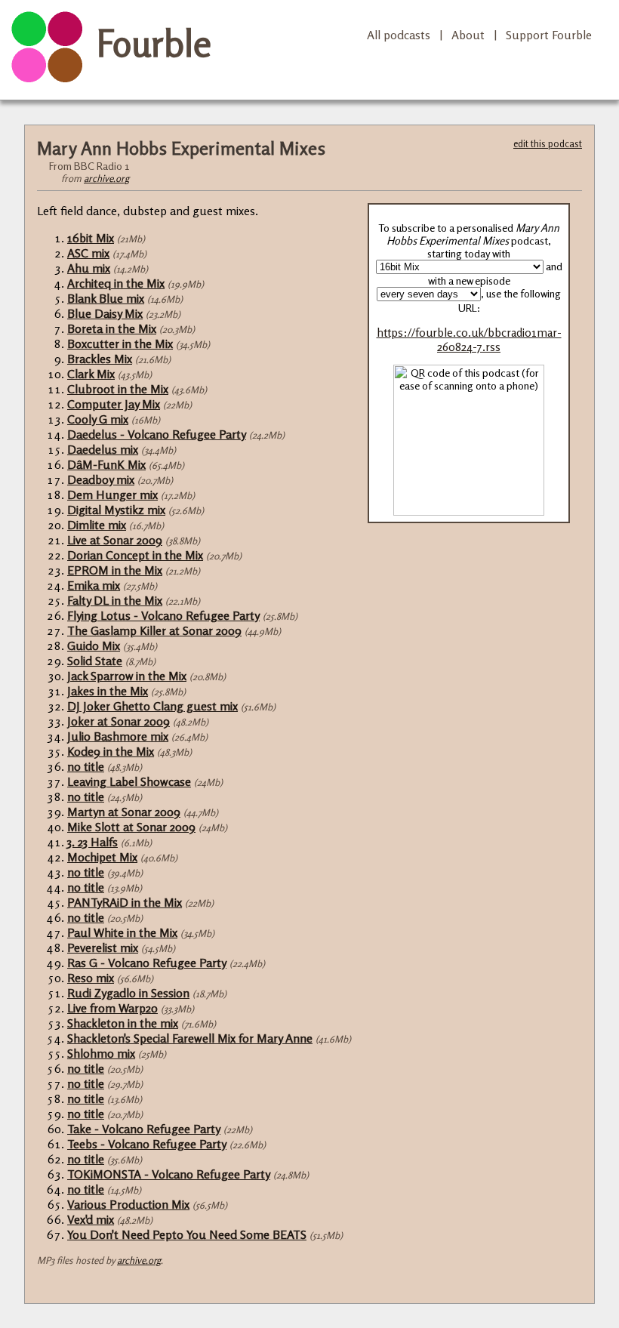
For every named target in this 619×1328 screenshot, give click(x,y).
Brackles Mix (99, 358)
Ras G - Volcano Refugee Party (146, 962)
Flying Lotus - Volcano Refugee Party (163, 615)
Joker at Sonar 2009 (118, 721)
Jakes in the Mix (107, 690)
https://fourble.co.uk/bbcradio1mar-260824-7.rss (469, 339)
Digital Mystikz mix (116, 509)
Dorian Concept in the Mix (135, 554)
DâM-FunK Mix (106, 464)
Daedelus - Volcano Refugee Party (156, 434)
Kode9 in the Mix (110, 751)
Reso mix (90, 977)
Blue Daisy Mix (105, 313)
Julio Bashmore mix (117, 736)
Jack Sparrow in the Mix (126, 675)
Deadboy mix (100, 479)
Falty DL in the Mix (114, 600)
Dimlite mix (96, 524)
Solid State (94, 660)
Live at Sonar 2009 (114, 539)
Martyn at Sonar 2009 (123, 811)
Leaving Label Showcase (129, 781)
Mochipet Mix (102, 856)
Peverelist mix (102, 947)
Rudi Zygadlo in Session (128, 992)
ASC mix (88, 252)
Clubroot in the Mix (117, 388)
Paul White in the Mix (122, 932)
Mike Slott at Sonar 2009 (131, 826)
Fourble (154, 43)
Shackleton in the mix (122, 1023)
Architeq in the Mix (116, 283)
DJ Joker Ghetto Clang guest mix (152, 705)
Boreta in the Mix (111, 328)
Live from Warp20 (112, 1007)
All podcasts (398, 34)
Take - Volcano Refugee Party (143, 1128)
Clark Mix (91, 373)
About (468, 34)
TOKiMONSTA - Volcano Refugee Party (168, 1174)
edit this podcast (547, 143)
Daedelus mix (102, 449)
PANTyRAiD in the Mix (124, 902)
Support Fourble (549, 34)
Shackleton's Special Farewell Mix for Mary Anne (190, 1038)
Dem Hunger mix (112, 494)
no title (85, 766)
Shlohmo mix (101, 1053)
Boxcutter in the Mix (120, 343)
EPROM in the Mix (114, 570)
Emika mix (93, 585)
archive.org (106, 178)
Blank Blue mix (105, 298)
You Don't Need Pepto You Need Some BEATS (186, 1234)
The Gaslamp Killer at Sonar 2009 (154, 630)
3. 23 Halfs (92, 841)
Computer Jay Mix (113, 403)
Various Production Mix (128, 1204)
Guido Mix (93, 645)
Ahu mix (88, 268)
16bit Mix (90, 237)
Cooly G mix (97, 419)
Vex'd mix (90, 1219)
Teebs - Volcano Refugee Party (146, 1143)
